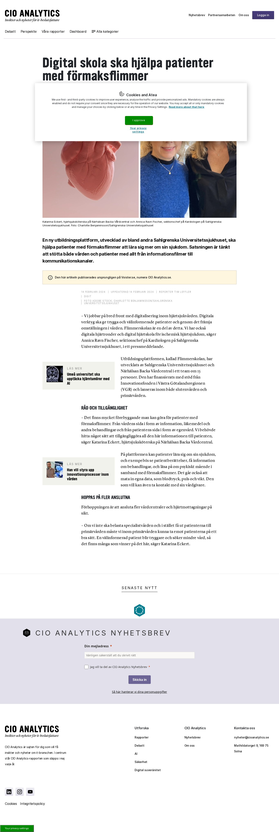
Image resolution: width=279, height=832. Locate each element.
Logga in (263, 15)
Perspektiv (29, 31)
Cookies (11, 804)
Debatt (10, 31)
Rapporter (141, 737)
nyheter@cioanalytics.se (251, 737)
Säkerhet (141, 762)
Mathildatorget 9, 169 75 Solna (251, 748)
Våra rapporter (53, 31)
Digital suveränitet (148, 770)
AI (136, 753)
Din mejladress (96, 646)
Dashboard (78, 31)
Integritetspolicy (32, 804)
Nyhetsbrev (197, 15)
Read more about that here (186, 106)
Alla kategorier (107, 31)
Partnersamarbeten (221, 15)
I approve (139, 120)
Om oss (244, 15)
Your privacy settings (17, 828)
